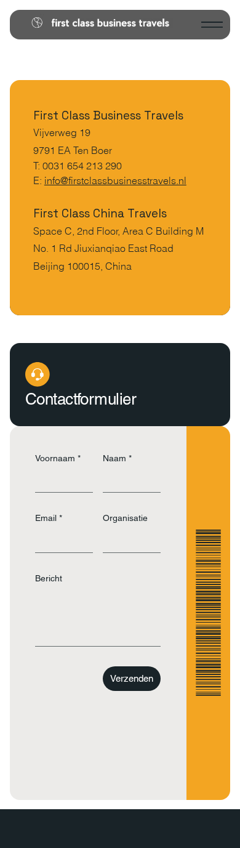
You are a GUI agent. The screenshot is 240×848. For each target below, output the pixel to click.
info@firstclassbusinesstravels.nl (115, 180)
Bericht (48, 578)
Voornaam (58, 458)
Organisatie (125, 518)
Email (48, 518)
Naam (117, 458)
